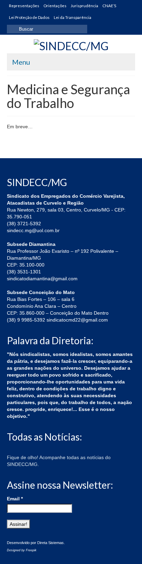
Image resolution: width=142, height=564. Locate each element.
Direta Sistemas (50, 543)
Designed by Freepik (22, 550)
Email (15, 498)
